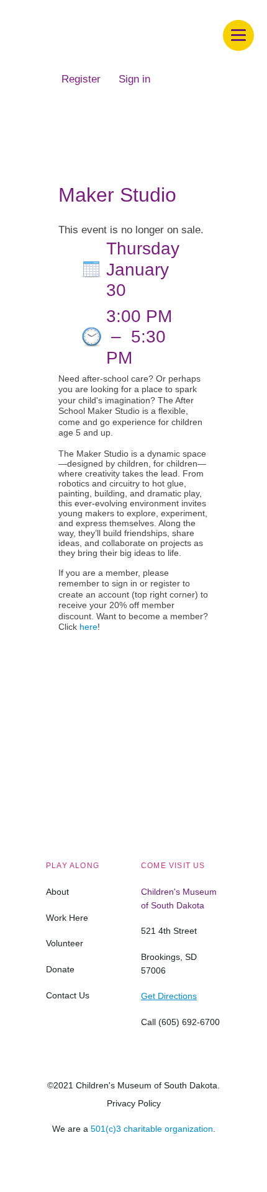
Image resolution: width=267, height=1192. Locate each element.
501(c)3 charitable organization (152, 1129)
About (57, 892)
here (88, 627)
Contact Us (67, 995)
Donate (60, 969)
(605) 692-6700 (189, 1022)
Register (81, 79)
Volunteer (64, 943)
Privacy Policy (134, 1103)
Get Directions (169, 996)
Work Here (67, 918)
